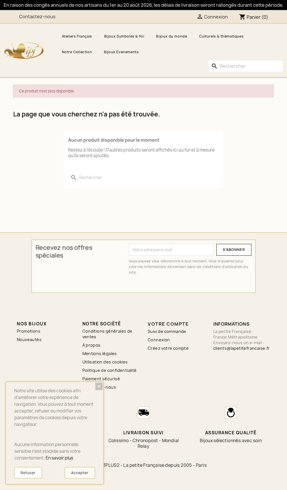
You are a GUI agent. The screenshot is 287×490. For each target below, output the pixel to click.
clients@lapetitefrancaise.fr (241, 348)
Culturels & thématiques (221, 36)
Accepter (80, 472)
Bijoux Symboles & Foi (124, 36)
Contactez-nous (37, 16)
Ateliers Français (77, 36)
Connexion (159, 339)
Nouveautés (29, 339)
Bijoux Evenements (121, 52)
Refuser (28, 472)
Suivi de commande (167, 331)
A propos (91, 345)
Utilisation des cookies (105, 362)
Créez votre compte (168, 348)
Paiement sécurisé (101, 378)
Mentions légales (99, 353)
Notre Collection (77, 52)
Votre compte (168, 324)
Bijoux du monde (171, 36)
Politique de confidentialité (109, 370)
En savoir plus (59, 458)
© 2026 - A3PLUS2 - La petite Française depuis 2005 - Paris (143, 465)
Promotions (28, 331)
